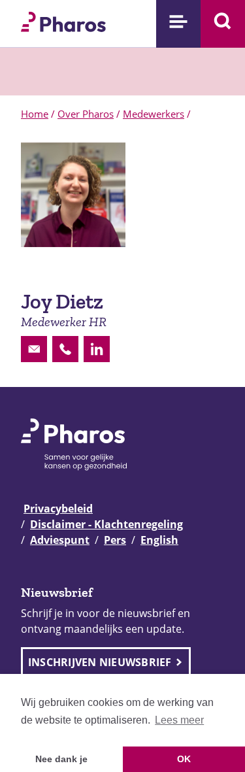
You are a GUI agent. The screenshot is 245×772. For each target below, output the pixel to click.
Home (34, 113)
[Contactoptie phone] (65, 349)
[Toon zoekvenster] (223, 24)
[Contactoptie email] (34, 349)
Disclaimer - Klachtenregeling (106, 524)
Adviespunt (60, 540)
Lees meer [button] (179, 720)
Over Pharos (85, 113)
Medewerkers (153, 113)
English (159, 540)
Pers (115, 540)
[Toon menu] (178, 24)
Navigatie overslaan (55, 14)
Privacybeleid (58, 508)
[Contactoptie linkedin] (97, 349)
